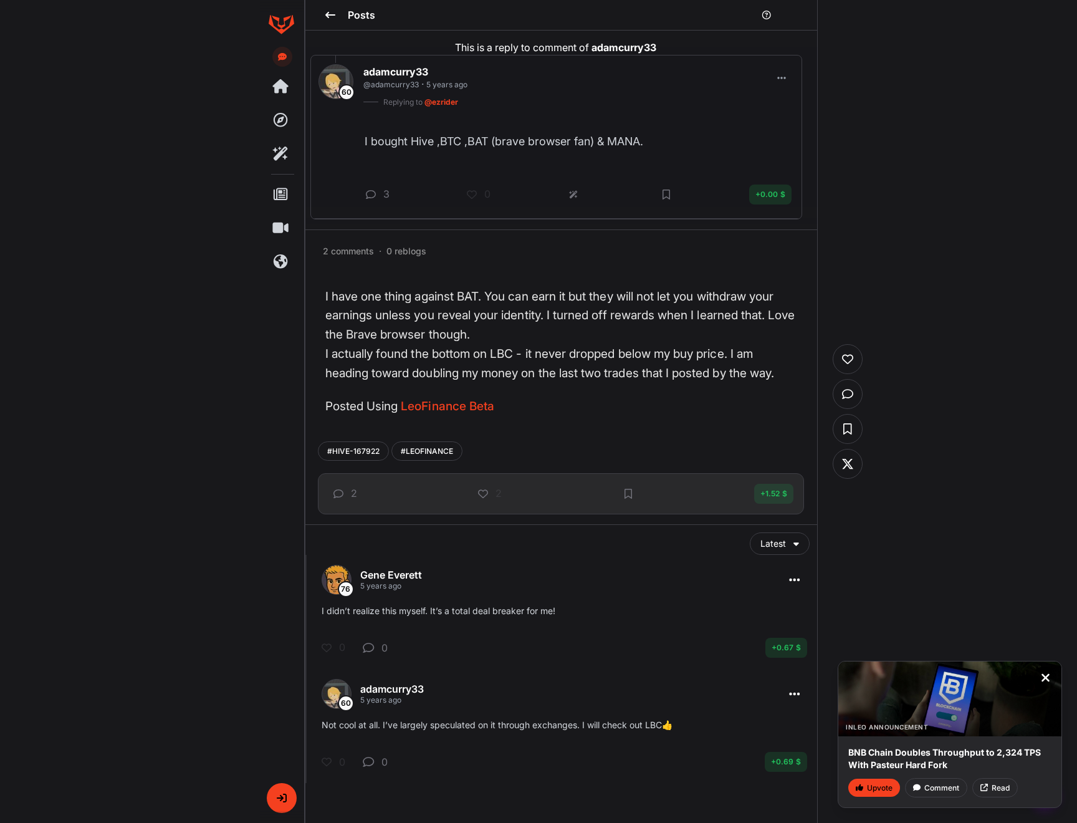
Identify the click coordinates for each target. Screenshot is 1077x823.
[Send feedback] (282, 57)
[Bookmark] (628, 494)
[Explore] (281, 120)
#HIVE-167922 (353, 451)
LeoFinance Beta (447, 406)
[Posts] (281, 194)
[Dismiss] (1045, 678)
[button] (282, 798)
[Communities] (281, 262)
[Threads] (281, 87)
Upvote (880, 787)
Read (1001, 787)
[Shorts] (281, 228)
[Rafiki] (281, 154)
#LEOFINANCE (427, 451)
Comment (941, 787)
